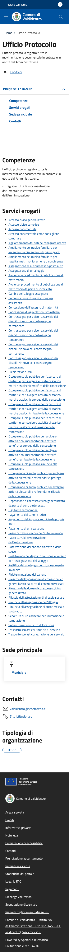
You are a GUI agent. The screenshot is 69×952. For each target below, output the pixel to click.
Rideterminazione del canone (27, 574)
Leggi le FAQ (13, 881)
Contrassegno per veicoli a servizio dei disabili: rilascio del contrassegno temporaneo (33, 335)
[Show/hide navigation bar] (5, 16)
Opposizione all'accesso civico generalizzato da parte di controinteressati (36, 503)
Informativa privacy (18, 827)
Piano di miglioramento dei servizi (27, 912)
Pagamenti (12, 889)
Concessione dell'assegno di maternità (33, 307)
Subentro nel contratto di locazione (31, 625)
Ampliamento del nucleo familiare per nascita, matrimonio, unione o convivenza (35, 259)
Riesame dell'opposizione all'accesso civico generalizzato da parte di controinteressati (36, 581)
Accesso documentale (22, 229)
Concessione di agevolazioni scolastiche (34, 312)
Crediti (9, 820)
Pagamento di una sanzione (26, 528)
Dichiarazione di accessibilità (24, 843)
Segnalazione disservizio (21, 904)
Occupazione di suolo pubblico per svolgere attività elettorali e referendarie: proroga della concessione (36, 478)
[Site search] (61, 16)
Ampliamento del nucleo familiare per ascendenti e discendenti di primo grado (34, 249)
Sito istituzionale (21, 716)
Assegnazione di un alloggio (26, 270)
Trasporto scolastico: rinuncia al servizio (34, 629)
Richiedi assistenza (17, 866)
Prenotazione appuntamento (24, 858)
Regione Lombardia (16, 4)
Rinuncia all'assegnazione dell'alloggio (33, 602)
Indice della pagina (18, 89)
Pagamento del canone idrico (27, 514)
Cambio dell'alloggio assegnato (28, 293)
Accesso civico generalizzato (26, 220)
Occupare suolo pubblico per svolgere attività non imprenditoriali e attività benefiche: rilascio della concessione (32, 455)
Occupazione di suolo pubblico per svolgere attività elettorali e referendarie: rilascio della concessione (36, 491)
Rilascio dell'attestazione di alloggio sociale (36, 597)
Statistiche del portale (19, 873)
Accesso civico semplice (23, 224)
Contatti (10, 850)
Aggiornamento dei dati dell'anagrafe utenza (37, 243)
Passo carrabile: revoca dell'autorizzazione (35, 533)
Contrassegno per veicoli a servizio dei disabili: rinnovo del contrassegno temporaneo (33, 363)
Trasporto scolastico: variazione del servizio (36, 634)
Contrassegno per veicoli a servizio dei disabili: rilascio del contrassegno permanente (33, 321)
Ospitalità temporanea (23, 510)
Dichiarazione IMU (20, 372)
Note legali (12, 835)
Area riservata (14, 812)
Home (8, 33)
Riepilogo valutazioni (18, 896)
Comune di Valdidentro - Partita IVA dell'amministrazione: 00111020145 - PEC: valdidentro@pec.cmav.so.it (33, 925)
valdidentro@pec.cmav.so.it (27, 708)
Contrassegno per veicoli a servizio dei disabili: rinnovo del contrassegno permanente (33, 349)
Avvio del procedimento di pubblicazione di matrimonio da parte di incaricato (35, 286)
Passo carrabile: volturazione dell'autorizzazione (27, 539)
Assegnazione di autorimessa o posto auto (35, 266)
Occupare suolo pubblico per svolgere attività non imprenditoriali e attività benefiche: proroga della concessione (32, 441)
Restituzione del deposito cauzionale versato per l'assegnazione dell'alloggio (37, 558)
